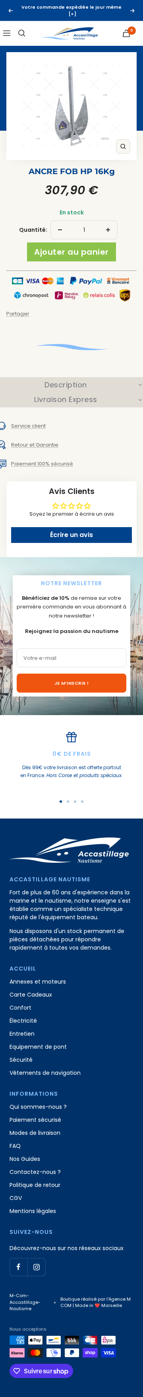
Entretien (22, 1034)
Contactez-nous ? (35, 1172)
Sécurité (21, 1060)
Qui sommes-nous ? (38, 1107)
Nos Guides (25, 1159)
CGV (16, 1198)
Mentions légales (33, 1211)
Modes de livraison (35, 1133)
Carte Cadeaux (31, 995)
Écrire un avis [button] (71, 534)
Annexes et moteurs (38, 982)
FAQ (15, 1146)
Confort (20, 1008)
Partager (17, 313)
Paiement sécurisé (35, 1120)
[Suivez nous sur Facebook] (18, 1267)
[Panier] (126, 33)
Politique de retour (35, 1185)
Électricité (23, 1021)
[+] (72, 14)
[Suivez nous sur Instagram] (36, 1267)
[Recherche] (21, 33)
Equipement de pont (38, 1047)
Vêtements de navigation (45, 1073)
